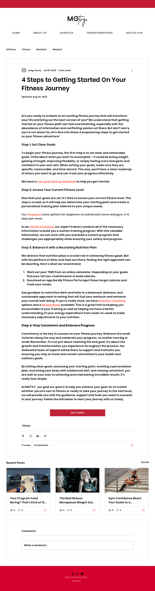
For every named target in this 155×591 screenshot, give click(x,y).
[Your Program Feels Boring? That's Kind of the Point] (28, 480)
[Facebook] (77, 573)
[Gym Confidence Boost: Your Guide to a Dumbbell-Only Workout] (126, 480)
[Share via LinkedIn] (37, 435)
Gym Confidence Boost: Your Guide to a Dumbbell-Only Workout (125, 500)
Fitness (26, 49)
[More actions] (132, 70)
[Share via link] (45, 435)
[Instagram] (72, 573)
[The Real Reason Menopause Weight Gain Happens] (77, 480)
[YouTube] (82, 573)
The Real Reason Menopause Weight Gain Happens (76, 500)
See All (145, 462)
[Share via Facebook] (22, 435)
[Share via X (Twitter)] (30, 435)
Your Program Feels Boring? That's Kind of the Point (28, 500)
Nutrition (41, 49)
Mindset (57, 49)
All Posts (11, 49)
